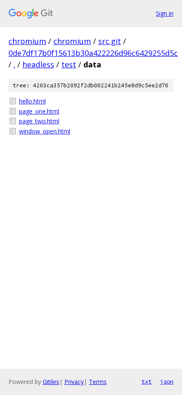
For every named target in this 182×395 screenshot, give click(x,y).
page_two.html (39, 121)
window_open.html (44, 131)
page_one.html (39, 111)
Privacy (74, 382)
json (167, 381)
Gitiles (51, 382)
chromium (27, 41)
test (68, 64)
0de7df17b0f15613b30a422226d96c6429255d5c (93, 53)
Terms (98, 382)
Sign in (165, 13)
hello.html (32, 101)
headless (38, 64)
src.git (109, 41)
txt (146, 381)
